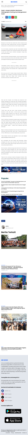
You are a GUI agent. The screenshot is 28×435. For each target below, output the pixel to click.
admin (3, 21)
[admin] (3, 227)
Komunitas (3, 265)
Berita (2, 5)
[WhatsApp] (15, 17)
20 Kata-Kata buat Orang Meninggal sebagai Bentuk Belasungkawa (12, 192)
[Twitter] (9, 17)
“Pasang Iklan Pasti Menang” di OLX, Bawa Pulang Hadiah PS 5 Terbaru (13, 188)
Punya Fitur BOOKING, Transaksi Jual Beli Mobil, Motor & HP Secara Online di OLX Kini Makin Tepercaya (13, 182)
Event (2, 346)
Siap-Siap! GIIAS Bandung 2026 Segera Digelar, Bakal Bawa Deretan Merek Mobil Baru (13, 348)
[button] (7, 173)
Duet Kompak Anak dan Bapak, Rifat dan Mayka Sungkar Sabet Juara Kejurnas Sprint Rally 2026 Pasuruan (13, 308)
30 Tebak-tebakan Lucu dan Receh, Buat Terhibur (11, 194)
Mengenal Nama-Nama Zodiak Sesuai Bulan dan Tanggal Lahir (13, 185)
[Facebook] (6, 17)
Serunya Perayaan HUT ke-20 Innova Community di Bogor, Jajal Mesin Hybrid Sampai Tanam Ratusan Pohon (12, 267)
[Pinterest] (12, 17)
